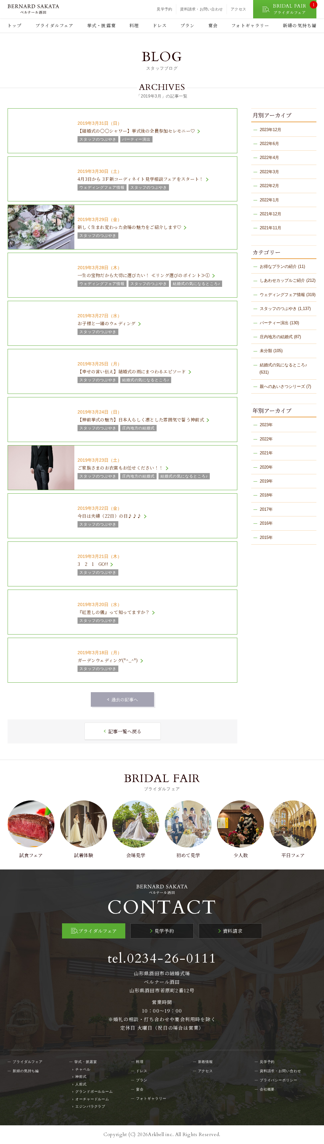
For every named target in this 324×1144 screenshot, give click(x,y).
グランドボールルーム (94, 1091)
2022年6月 (269, 143)
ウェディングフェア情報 (282, 294)
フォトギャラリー (250, 25)
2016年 (266, 523)
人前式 (81, 1084)
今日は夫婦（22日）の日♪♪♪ (109, 516)
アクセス (238, 9)
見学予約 (164, 9)
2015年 (266, 537)
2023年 (266, 424)
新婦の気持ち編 (299, 25)
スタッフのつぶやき (278, 308)
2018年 (266, 495)
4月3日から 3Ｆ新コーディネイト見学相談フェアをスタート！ (140, 179)
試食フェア (31, 855)
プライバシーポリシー (278, 1080)
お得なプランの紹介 (278, 266)
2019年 (266, 481)
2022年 (266, 439)
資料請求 (232, 930)
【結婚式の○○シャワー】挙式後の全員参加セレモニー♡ (136, 131)
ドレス (160, 25)
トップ (14, 25)
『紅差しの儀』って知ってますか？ (114, 612)
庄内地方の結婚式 (276, 336)
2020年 (266, 467)
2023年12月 (270, 129)
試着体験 (83, 855)
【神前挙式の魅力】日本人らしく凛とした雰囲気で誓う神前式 (141, 419)
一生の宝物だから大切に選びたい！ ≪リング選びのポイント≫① (144, 275)
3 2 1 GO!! (93, 564)
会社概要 (267, 1089)
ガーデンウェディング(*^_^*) (108, 660)
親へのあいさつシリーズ (282, 386)
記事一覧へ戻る (124, 731)
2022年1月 (269, 200)
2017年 (266, 509)
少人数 (241, 855)
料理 (134, 25)
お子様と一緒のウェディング (107, 323)
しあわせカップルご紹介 (282, 280)
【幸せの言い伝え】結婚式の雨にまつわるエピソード (132, 371)
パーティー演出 (274, 322)
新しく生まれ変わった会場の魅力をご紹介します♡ (129, 227)
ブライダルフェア (54, 25)
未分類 (266, 350)
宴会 (213, 25)
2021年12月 (270, 214)
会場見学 (135, 855)
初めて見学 (188, 855)
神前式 (81, 1076)
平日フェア (293, 855)
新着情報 (205, 1062)
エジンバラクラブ (90, 1106)
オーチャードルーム (92, 1099)
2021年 (266, 453)
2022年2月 (269, 185)
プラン (187, 25)
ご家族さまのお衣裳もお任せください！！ (120, 468)
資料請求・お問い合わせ (201, 9)
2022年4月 (269, 157)
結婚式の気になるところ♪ (283, 365)
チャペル (82, 1069)
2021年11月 (270, 227)
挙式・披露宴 (101, 25)
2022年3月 (269, 171)
